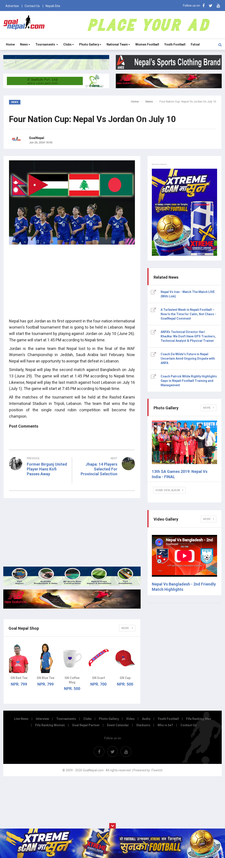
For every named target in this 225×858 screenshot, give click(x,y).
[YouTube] (218, 5)
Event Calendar (118, 725)
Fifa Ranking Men (198, 719)
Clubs (67, 44)
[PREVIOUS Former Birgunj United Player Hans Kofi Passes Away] (39, 482)
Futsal (195, 44)
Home (10, 44)
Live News (21, 719)
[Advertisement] (72, 284)
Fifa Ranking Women (50, 725)
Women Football (147, 44)
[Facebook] (203, 5)
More (126, 628)
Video (130, 719)
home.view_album (168, 490)
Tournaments (45, 44)
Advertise (12, 6)
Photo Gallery (89, 44)
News (24, 44)
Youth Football (174, 44)
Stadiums (143, 725)
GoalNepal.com (24, 24)
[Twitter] (210, 5)
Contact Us (32, 6)
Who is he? (165, 725)
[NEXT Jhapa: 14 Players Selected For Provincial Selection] (105, 482)
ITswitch (157, 770)
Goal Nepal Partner (86, 725)
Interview (42, 719)
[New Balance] (72, 607)
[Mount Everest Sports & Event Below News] (72, 584)
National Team (117, 44)
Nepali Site (52, 6)
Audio (146, 719)
